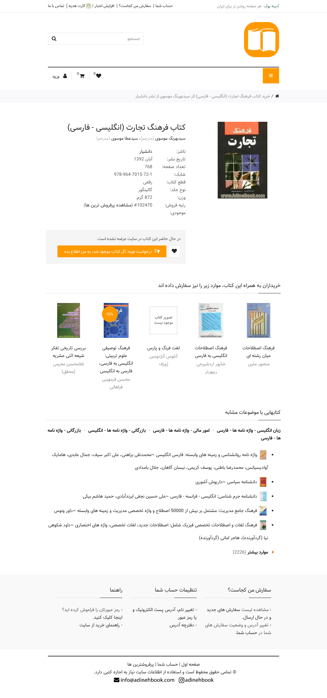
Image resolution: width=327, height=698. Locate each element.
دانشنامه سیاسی (242, 482)
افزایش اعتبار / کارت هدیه (91, 6)
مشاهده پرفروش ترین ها (108, 205)
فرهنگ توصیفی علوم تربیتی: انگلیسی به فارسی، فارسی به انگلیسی (116, 359)
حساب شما (164, 6)
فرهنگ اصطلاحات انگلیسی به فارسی (211, 352)
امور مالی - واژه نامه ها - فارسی (181, 430)
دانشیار (145, 151)
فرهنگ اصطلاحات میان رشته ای (258, 352)
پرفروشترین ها (140, 664)
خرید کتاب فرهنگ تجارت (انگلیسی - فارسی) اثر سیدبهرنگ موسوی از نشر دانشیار (202, 96)
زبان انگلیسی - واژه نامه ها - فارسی (249, 430)
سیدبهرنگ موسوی (170, 138)
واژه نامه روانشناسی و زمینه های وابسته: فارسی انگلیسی (207, 455)
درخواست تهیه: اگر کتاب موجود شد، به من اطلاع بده (108, 251)
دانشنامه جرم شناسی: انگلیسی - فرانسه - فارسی (214, 496)
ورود (56, 76)
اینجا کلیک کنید (108, 617)
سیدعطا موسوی (124, 138)
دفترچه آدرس (182, 625)
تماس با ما (56, 6)
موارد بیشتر (257, 552)
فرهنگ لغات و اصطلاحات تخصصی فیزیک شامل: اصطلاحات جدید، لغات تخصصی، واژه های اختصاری (166, 525)
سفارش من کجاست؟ (135, 6)
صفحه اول (190, 664)
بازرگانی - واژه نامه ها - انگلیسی (117, 430)
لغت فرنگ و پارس (163, 348)
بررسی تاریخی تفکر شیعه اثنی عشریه (68, 352)
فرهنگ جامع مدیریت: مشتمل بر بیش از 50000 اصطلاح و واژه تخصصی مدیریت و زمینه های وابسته (167, 511)
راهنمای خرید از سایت (100, 625)
